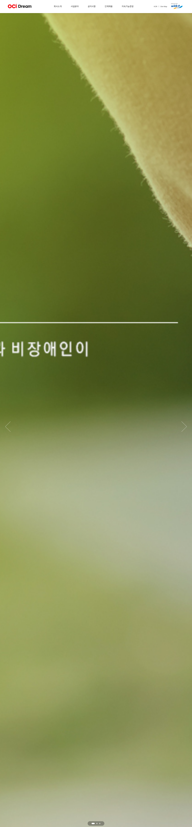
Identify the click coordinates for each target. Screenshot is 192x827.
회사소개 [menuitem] (58, 6)
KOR (155, 6)
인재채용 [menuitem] (109, 6)
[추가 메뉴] (176, 6)
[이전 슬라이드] (8, 426)
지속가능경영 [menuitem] (127, 6)
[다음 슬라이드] (184, 426)
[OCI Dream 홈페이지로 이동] (19, 7)
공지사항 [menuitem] (92, 6)
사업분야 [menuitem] (75, 6)
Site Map (163, 6)
